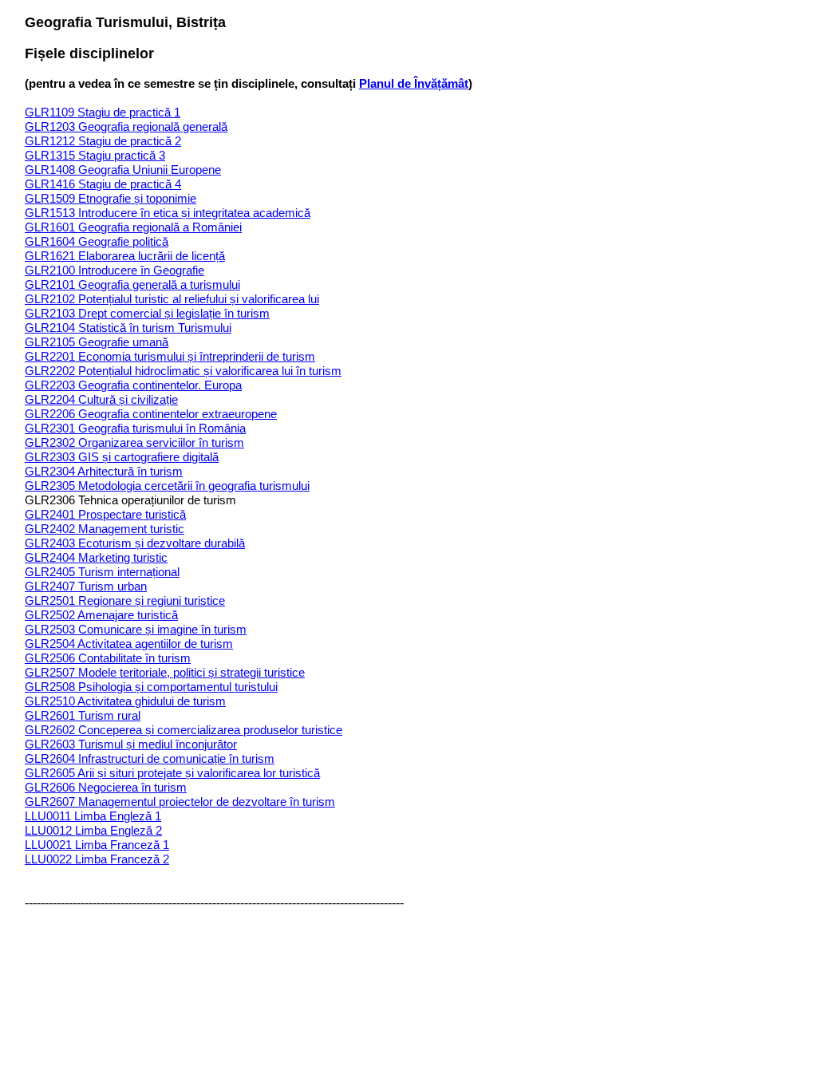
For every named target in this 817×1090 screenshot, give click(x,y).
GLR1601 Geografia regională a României (133, 227)
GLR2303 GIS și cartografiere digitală (122, 457)
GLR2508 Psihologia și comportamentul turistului (151, 686)
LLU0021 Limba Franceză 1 (97, 844)
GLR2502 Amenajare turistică (101, 615)
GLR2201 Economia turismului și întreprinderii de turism (170, 356)
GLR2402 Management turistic (104, 528)
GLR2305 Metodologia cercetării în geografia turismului (167, 485)
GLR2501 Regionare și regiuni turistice (125, 600)
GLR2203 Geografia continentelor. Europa (133, 385)
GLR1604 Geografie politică (96, 241)
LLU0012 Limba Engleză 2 (93, 830)
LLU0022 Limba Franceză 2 (97, 859)
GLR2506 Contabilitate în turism (108, 658)
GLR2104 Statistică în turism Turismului (128, 327)
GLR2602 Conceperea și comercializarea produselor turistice (183, 730)
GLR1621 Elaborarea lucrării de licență (125, 256)
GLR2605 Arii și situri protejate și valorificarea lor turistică (172, 773)
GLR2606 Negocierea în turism (106, 787)
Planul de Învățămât (413, 83)
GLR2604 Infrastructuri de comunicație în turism (149, 758)
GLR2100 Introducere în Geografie (114, 270)
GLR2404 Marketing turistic (96, 557)
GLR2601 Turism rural (82, 715)
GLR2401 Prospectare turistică (105, 514)
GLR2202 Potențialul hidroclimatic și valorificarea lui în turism (183, 370)
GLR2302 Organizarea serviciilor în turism (134, 442)
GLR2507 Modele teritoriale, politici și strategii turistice (165, 672)
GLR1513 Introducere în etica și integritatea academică (167, 212)
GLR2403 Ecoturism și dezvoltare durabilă (135, 543)
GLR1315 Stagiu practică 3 (95, 155)
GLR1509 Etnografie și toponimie (110, 198)
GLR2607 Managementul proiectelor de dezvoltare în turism (180, 801)
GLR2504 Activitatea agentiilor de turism (129, 643)
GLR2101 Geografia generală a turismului (132, 284)
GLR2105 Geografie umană (96, 342)
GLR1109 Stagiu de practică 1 (102, 112)
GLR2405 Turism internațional (102, 572)
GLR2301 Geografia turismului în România (135, 428)
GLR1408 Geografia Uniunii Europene (123, 169)
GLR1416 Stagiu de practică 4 (103, 184)
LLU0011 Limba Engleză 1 (93, 816)
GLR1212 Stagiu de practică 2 (103, 141)
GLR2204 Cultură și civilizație (101, 399)
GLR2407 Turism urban (86, 586)
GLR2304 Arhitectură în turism (104, 471)
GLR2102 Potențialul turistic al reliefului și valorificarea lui (172, 299)
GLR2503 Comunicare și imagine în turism (136, 629)
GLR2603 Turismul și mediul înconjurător (131, 744)
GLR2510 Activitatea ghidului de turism (125, 701)
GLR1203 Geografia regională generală (126, 126)
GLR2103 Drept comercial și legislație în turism (147, 313)
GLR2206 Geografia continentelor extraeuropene (151, 414)
